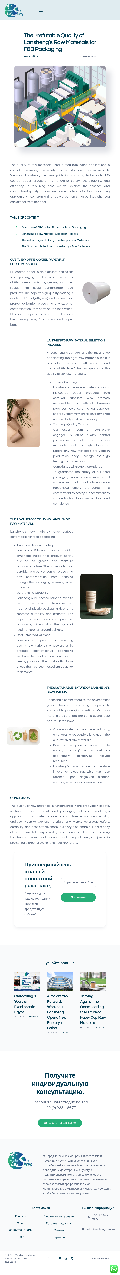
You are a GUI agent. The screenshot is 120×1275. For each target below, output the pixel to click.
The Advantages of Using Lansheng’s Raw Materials (55, 240)
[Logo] (14, 4)
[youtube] (60, 1258)
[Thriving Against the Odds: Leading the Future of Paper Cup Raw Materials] (93, 981)
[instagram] (66, 1258)
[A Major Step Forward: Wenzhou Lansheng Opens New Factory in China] (60, 981)
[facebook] (48, 1258)
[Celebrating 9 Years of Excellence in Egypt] (27, 981)
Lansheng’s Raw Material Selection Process (50, 233)
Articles (28, 56)
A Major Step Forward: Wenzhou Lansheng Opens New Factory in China (57, 1012)
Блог (35, 56)
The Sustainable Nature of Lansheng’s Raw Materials (56, 246)
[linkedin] (54, 1258)
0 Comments (32, 1017)
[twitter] (71, 1258)
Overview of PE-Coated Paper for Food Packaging (54, 227)
